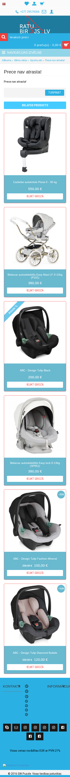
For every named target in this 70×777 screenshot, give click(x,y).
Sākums (6, 60)
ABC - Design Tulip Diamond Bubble (35, 652)
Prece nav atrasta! (55, 60)
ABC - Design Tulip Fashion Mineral (35, 558)
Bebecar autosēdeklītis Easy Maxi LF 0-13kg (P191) (35, 276)
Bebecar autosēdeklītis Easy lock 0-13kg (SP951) (35, 464)
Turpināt (54, 92)
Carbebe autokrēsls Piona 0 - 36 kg (35, 182)
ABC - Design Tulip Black (35, 370)
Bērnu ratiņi (20, 60)
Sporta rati (36, 60)
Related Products (35, 105)
